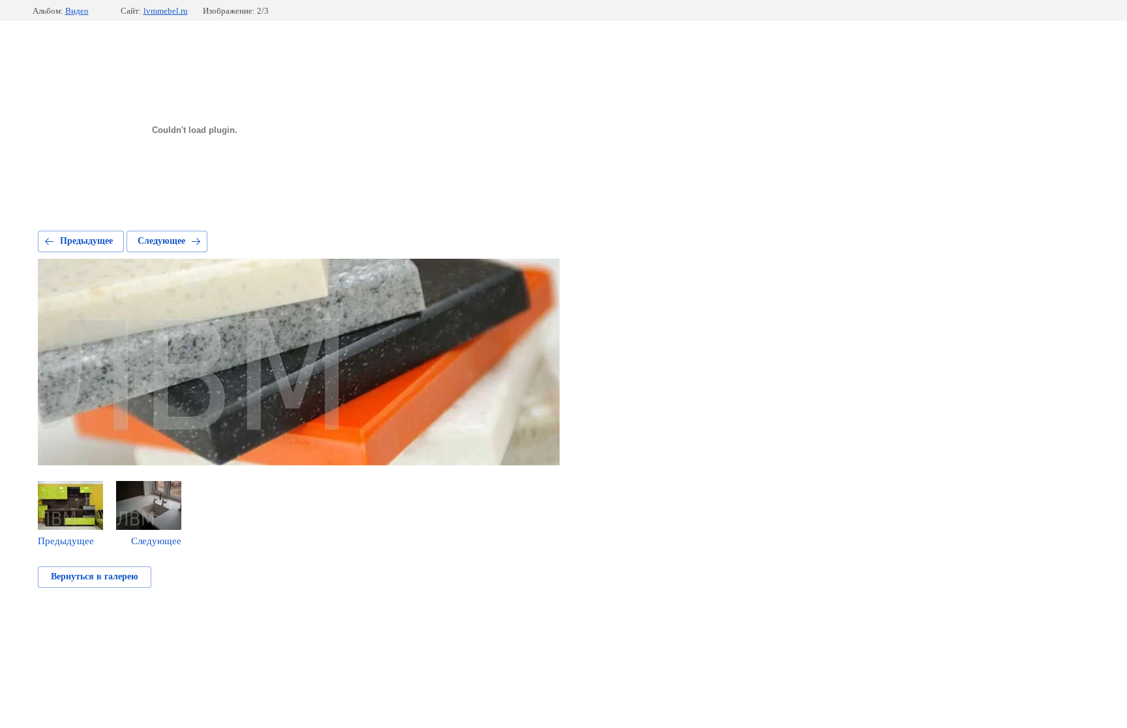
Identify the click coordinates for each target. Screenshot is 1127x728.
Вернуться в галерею (94, 576)
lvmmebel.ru (165, 11)
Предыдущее (86, 241)
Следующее (161, 241)
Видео (77, 11)
